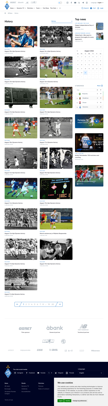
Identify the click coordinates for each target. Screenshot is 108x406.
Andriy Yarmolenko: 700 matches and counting (87, 156)
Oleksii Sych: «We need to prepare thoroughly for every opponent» (84, 37)
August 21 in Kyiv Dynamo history (15, 112)
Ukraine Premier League (82, 33)
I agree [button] (61, 400)
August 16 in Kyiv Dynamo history (15, 173)
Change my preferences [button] (80, 400)
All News (10, 13)
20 (53, 304)
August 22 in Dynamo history (49, 81)
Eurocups (8, 389)
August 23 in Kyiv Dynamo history (15, 81)
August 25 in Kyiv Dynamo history (15, 51)
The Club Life (79, 153)
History (7, 49)
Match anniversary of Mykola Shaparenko (53, 233)
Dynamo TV (25, 386)
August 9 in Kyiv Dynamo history (15, 294)
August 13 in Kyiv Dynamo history (50, 203)
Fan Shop (46, 8)
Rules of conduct (43, 389)
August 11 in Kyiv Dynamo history (15, 264)
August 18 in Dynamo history (13, 142)
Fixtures (40, 386)
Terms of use (9, 400)
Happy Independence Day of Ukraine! (84, 26)
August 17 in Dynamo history (49, 142)
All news (7, 386)
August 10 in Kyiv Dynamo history (50, 264)
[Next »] (59, 304)
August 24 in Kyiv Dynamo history (50, 51)
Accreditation (26, 391)
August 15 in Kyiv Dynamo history (50, 173)
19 (49, 304)
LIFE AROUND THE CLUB (82, 23)
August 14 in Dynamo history (14, 203)
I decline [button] (67, 400)
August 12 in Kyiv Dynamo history (15, 233)
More (98, 86)
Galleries (24, 389)
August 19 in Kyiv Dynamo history (50, 112)
